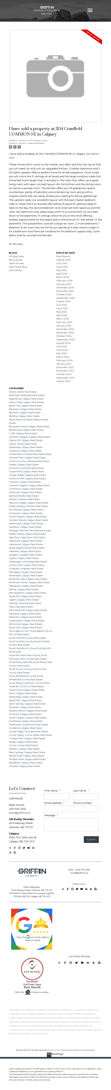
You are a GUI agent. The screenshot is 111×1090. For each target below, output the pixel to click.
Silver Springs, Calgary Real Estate (27, 704)
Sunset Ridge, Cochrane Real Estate (28, 731)
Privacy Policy (55, 1050)
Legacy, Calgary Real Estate (24, 558)
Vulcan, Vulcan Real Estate (23, 745)
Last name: (80, 790)
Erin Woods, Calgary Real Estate (26, 509)
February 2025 (64, 322)
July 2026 (61, 263)
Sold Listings (15, 270)
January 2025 (63, 326)
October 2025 (63, 294)
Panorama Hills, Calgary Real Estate (28, 610)
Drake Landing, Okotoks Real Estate (28, 506)
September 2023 (65, 378)
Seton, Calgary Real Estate (23, 693)
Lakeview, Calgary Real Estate (25, 551)
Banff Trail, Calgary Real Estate (25, 405)
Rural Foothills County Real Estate (27, 638)
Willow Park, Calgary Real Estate (26, 756)
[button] (10, 848)
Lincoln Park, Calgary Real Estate (27, 565)
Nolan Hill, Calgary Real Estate (25, 596)
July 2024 (61, 346)
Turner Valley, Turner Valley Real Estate (30, 735)
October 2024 (64, 336)
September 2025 (65, 298)
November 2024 (65, 332)
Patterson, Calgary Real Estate (25, 617)
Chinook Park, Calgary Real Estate (27, 457)
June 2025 (62, 308)
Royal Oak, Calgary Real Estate (25, 627)
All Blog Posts (16, 256)
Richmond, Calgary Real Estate (25, 624)
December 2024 (65, 329)
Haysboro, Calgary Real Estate (25, 527)
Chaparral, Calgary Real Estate (25, 451)
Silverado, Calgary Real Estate (25, 707)
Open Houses (16, 263)
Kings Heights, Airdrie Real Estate (27, 548)
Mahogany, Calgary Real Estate (25, 572)
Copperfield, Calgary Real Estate (26, 471)
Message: (50, 815)
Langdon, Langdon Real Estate (25, 555)
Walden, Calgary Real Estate (24, 749)
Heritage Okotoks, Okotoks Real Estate (30, 530)
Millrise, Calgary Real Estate (23, 589)
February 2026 (64, 280)
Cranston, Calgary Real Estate (31, 143)
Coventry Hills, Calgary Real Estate (27, 478)
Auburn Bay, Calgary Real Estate (26, 402)
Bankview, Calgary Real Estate (25, 409)
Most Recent (63, 256)
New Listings (15, 260)
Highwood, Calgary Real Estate (25, 541)
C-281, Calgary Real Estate (23, 433)
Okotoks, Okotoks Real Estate (25, 603)
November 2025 (65, 291)
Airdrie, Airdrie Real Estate (23, 392)
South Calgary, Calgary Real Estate (27, 717)
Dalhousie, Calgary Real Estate (25, 492)
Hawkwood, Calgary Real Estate (26, 523)
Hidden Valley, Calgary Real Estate (27, 534)
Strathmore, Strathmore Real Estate (28, 724)
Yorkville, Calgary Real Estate (24, 766)
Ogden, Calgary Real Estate (24, 599)
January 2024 (63, 364)
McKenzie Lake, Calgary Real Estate (28, 579)
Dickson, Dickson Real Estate (24, 499)
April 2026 (61, 273)
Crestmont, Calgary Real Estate (26, 489)
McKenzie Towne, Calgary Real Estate (29, 582)
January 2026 (63, 284)
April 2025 (61, 315)
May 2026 (61, 270)
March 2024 (62, 357)
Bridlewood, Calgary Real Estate (26, 430)
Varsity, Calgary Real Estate (23, 742)
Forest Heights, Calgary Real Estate (28, 516)
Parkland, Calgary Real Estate (25, 613)
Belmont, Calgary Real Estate (25, 412)
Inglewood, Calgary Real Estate (26, 544)
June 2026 (62, 267)
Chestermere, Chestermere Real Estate (30, 454)
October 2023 (64, 374)
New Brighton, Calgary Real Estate (27, 593)
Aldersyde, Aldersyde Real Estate (27, 395)
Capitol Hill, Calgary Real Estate (26, 440)
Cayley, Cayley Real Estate (23, 444)
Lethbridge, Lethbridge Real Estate (28, 561)
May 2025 (61, 312)
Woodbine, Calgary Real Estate (25, 762)
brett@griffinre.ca (19, 812)
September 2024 (65, 339)
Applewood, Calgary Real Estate (26, 399)
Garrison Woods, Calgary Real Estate (28, 520)
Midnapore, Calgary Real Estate (26, 586)
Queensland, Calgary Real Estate (27, 620)
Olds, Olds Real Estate (21, 607)
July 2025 (61, 305)
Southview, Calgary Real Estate (26, 721)
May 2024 (61, 353)
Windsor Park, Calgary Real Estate (27, 759)
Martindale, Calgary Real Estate (26, 575)
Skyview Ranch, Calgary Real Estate (28, 710)
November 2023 (65, 370)
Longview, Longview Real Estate (26, 568)
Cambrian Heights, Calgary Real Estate (29, 437)
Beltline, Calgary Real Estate (24, 416)
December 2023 (65, 367)
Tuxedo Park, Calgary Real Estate (27, 738)
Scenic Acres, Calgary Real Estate (27, 690)
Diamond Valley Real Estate (24, 496)
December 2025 (65, 287)
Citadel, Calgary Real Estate (24, 464)
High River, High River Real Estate (27, 537)
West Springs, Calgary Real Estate (27, 752)
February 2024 (64, 360)
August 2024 (63, 343)
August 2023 (63, 381)
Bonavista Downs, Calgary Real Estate (29, 426)
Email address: (53, 803)
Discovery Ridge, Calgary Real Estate (28, 503)
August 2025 (63, 301)
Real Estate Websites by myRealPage (78, 1050)
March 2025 (62, 318)
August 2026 (63, 260)
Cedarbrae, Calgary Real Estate (25, 447)
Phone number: (82, 803)
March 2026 (62, 277)
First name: (51, 790)
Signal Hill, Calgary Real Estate (25, 700)
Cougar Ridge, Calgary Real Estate (27, 475)
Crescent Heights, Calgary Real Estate (29, 485)
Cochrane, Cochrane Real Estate (26, 468)
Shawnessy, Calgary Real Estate (26, 697)
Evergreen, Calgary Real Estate (26, 513)
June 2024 (62, 350)
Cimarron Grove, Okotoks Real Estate (29, 461)
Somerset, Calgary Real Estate (25, 714)
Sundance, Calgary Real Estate (25, 728)
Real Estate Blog (18, 267)
